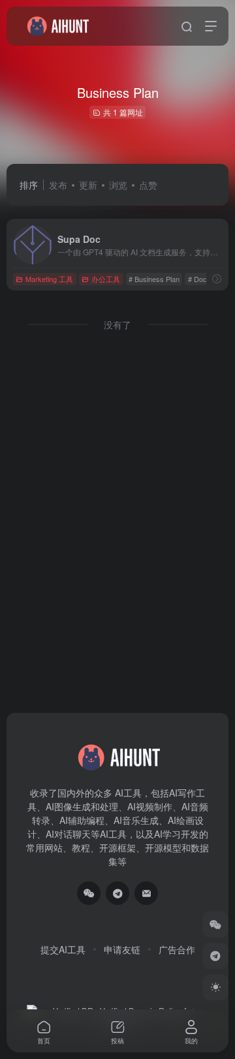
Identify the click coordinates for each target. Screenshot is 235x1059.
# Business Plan (154, 279)
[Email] (146, 893)
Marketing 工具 (49, 279)
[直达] (217, 278)
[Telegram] (117, 893)
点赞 (148, 184)
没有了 (117, 324)
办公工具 (105, 279)
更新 (88, 184)
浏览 (118, 184)
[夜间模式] (215, 987)
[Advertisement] (117, 487)
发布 (58, 184)
